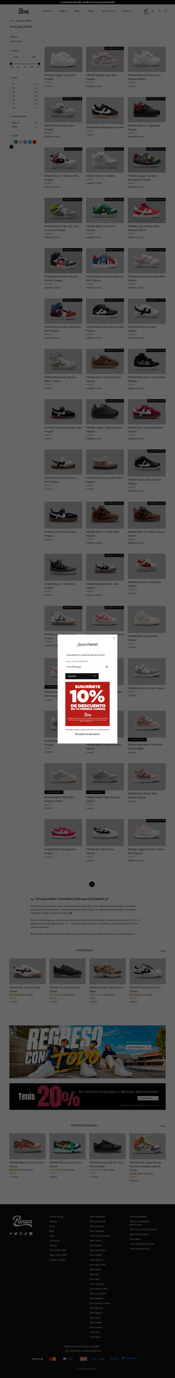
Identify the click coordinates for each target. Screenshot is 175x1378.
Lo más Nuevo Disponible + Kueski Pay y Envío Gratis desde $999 (87, 2)
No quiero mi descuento (87, 734)
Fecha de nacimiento (76, 661)
